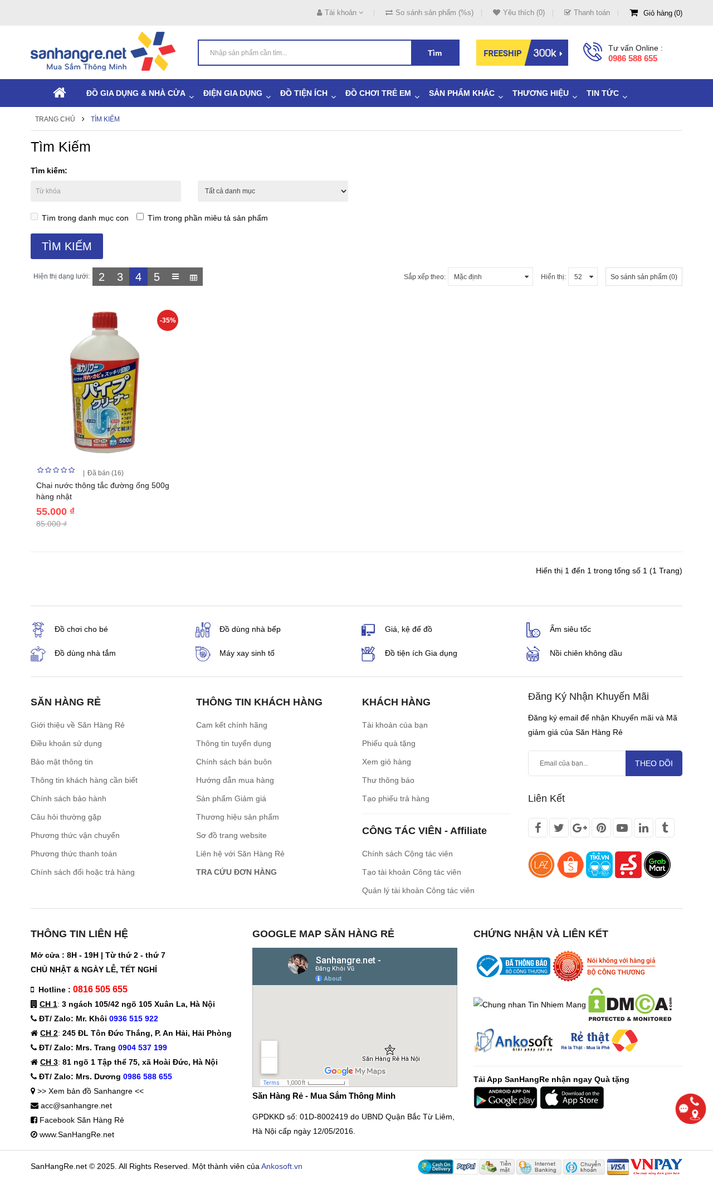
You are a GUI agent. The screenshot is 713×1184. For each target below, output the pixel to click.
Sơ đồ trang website (231, 835)
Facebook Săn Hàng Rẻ (82, 1119)
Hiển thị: (553, 277)
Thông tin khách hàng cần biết (84, 780)
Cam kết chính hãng (231, 724)
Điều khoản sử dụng (66, 743)
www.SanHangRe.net (77, 1134)
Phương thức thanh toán (74, 853)
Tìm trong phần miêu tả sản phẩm (208, 217)
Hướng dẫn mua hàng (235, 780)
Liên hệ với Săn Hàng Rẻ (240, 853)
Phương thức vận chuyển (75, 835)
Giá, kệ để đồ (408, 629)
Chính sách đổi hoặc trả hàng (83, 872)
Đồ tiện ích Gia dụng (421, 653)
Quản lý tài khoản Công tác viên (418, 890)
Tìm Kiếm (105, 119)
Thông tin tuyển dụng (233, 743)
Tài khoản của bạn (395, 724)
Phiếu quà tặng (389, 743)
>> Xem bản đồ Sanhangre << (90, 1090)
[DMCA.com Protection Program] (630, 1003)
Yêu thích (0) (524, 12)
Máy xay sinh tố (247, 653)
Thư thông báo (388, 780)
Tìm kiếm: (49, 170)
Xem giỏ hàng (386, 761)
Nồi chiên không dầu (586, 653)
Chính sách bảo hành (68, 798)
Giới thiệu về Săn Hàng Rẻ (78, 724)
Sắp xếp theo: (425, 277)
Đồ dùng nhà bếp (250, 629)
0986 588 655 (632, 58)
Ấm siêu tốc (570, 629)
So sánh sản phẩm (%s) (434, 12)
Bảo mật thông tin (62, 761)
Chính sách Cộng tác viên (407, 853)
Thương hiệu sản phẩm (237, 816)
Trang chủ (55, 119)
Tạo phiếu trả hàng (395, 798)
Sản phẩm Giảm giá (231, 798)
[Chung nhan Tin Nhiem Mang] (529, 1003)
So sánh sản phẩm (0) (644, 277)
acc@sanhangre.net (76, 1105)
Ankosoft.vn (281, 1166)
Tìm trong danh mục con (85, 217)
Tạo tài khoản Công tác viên (411, 872)
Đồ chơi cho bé (81, 629)
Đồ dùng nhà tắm (85, 653)
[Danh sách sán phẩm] (175, 276)
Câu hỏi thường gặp (66, 816)
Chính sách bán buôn (234, 761)
